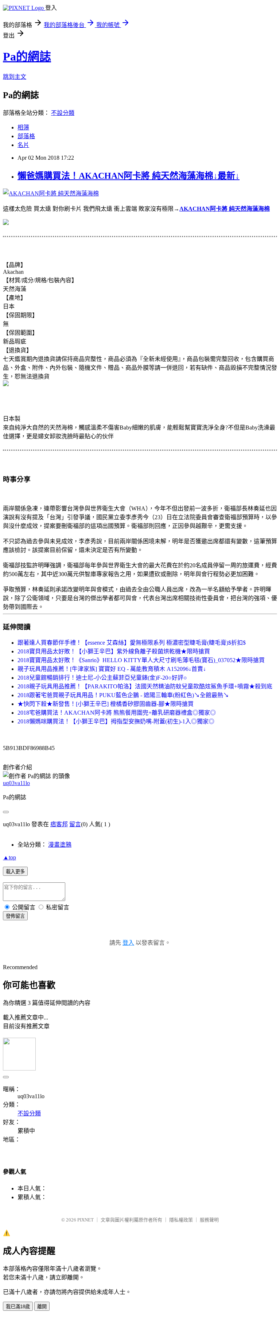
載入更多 (15, 871)
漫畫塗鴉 (59, 845)
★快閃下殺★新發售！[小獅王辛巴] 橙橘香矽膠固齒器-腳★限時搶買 (106, 704)
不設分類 (62, 113)
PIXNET (85, 1220)
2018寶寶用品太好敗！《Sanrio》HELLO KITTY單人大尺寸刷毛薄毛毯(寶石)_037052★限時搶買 (141, 660)
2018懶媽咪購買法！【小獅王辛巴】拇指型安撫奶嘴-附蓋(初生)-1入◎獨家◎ (116, 721)
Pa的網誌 (27, 56)
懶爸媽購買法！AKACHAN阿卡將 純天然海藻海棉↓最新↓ (129, 175)
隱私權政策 (181, 1220)
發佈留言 (15, 916)
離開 (42, 1306)
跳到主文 (14, 77)
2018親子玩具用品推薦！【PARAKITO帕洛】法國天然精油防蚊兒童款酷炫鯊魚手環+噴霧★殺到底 (145, 686)
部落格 (26, 136)
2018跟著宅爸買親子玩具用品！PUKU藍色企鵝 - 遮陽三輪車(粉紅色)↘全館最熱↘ (123, 695)
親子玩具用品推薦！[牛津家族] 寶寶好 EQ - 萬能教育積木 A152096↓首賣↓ (112, 669)
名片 (23, 145)
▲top (9, 857)
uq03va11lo (16, 783)
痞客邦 (59, 824)
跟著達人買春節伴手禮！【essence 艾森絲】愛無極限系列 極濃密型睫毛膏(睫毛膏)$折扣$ (132, 643)
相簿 (23, 127)
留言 (75, 824)
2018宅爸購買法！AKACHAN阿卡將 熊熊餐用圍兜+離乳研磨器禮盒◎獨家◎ (117, 713)
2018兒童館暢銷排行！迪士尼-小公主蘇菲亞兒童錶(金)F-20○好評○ (102, 678)
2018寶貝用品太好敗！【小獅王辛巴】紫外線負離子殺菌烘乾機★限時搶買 (114, 651)
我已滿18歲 (18, 1306)
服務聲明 (209, 1220)
